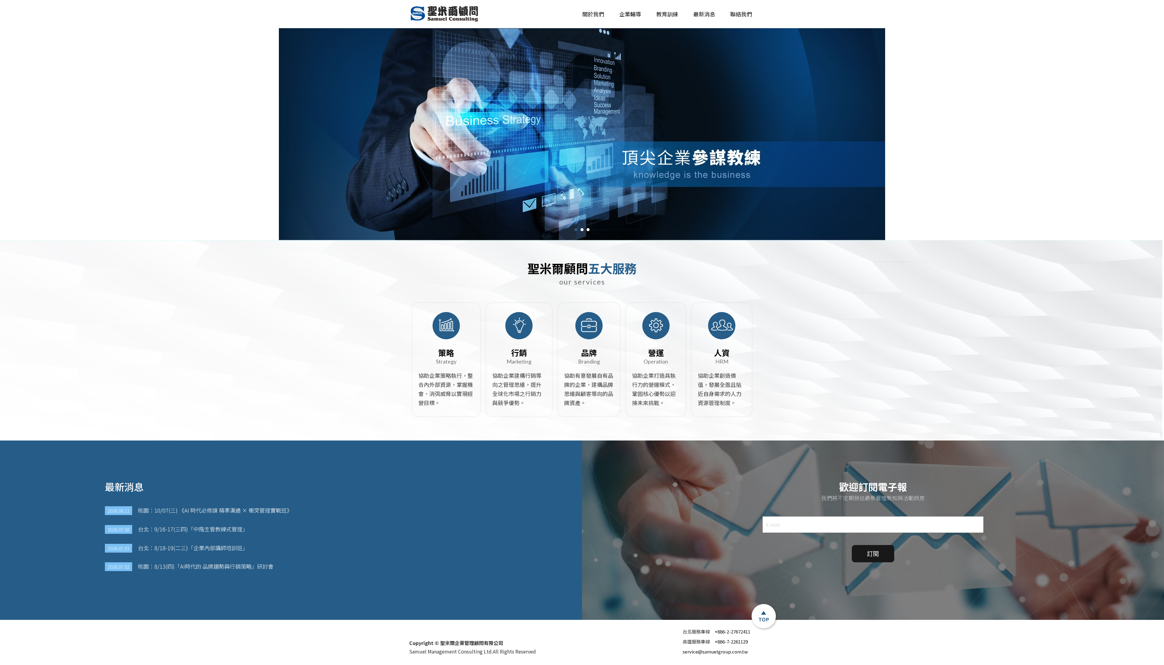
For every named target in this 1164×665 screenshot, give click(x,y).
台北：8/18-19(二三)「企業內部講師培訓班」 (178, 548)
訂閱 (873, 553)
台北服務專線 (697, 631)
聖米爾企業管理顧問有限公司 (444, 14)
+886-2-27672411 (716, 631)
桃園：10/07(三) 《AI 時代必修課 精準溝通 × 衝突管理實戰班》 (200, 510)
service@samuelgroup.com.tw (715, 651)
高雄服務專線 (697, 641)
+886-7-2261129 (715, 641)
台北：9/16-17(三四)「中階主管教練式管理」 (178, 529)
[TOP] (764, 617)
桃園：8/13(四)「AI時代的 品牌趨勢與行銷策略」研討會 (190, 566)
